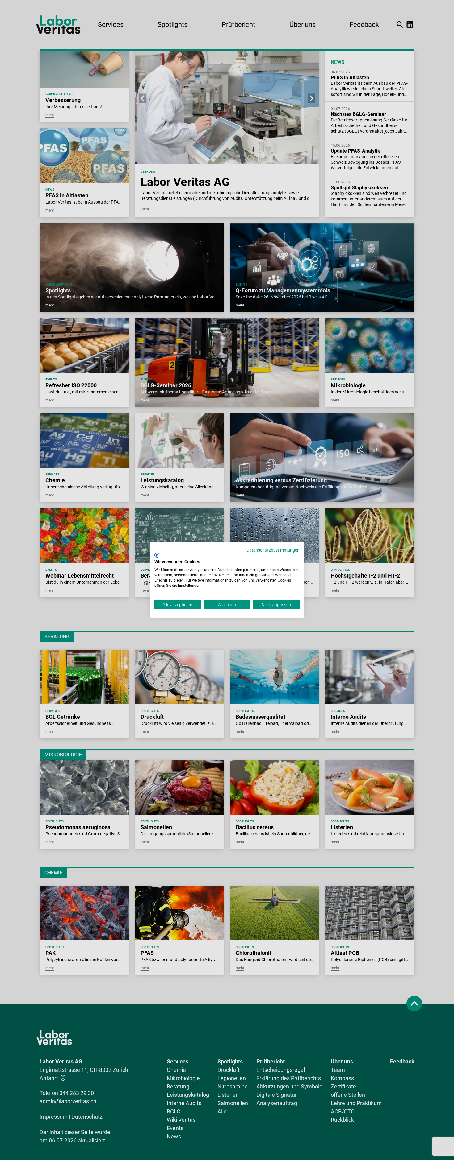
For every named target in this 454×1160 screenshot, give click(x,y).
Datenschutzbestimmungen (273, 550)
